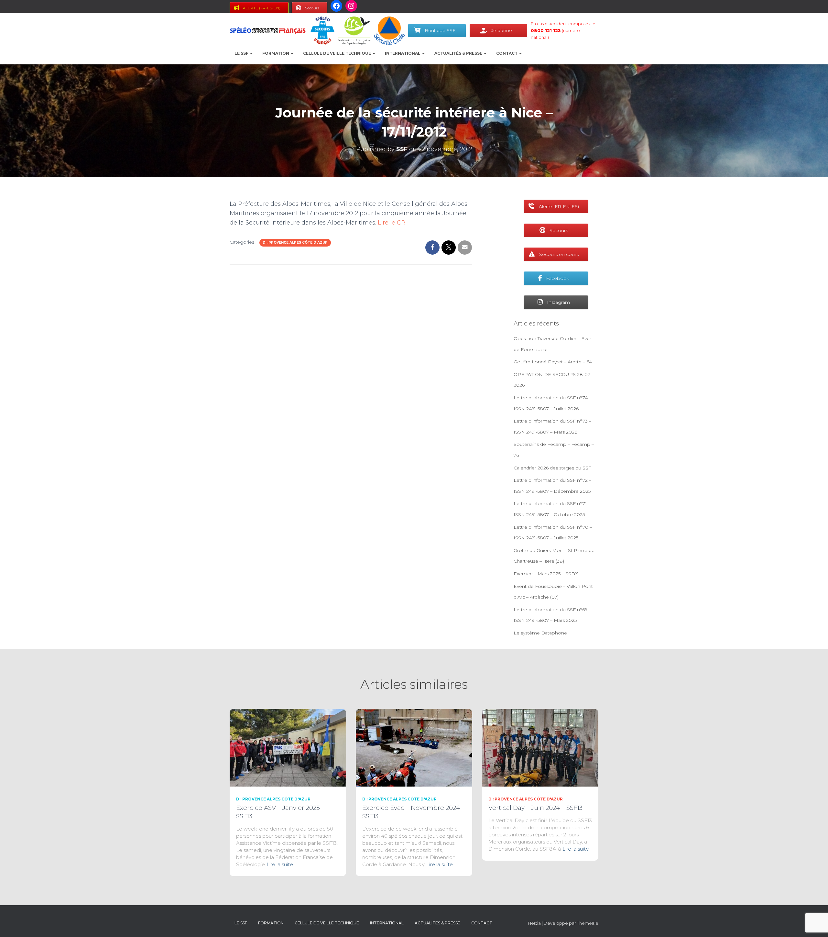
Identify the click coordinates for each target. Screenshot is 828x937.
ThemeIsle (587, 923)
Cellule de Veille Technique (337, 53)
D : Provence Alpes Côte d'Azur (295, 242)
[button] (251, 53)
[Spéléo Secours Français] (267, 31)
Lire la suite (280, 864)
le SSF (241, 53)
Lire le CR (391, 222)
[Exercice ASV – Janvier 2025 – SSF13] (288, 747)
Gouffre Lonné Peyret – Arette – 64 (553, 362)
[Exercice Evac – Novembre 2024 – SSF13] (414, 747)
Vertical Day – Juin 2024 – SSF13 (535, 807)
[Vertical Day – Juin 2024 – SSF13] (540, 747)
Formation (276, 53)
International (403, 53)
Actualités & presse (458, 53)
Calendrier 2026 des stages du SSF (552, 468)
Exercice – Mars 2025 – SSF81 (546, 574)
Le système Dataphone (540, 633)
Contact (507, 53)
